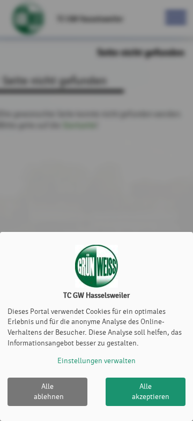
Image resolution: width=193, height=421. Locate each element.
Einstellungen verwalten (96, 361)
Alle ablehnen (49, 391)
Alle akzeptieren (150, 391)
